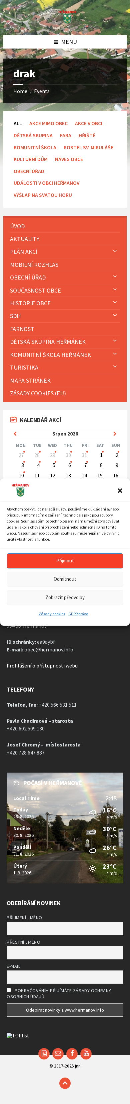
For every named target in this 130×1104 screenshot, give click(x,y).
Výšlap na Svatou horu (43, 195)
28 (37, 455)
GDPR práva (78, 613)
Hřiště (87, 135)
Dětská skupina (33, 135)
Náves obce (69, 159)
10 (21, 475)
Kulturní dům (31, 159)
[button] (120, 491)
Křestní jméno (23, 942)
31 (84, 455)
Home (20, 91)
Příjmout (65, 560)
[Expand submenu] (115, 251)
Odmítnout (65, 579)
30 (68, 455)
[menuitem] (65, 226)
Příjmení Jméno (24, 918)
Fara (65, 135)
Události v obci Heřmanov (46, 183)
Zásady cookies (52, 613)
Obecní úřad (29, 171)
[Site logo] (65, 21)
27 (21, 455)
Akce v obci (88, 123)
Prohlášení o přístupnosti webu (42, 665)
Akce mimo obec (48, 123)
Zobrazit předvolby (65, 597)
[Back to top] (65, 1083)
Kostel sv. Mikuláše (88, 147)
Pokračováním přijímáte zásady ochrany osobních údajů (59, 994)
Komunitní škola (35, 147)
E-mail (13, 966)
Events (42, 91)
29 (52, 455)
